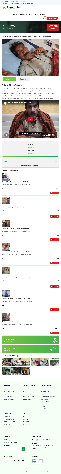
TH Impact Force (9, 419)
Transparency (45, 391)
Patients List (26, 389)
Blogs (42, 404)
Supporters (23, 79)
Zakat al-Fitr (8, 396)
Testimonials (44, 399)
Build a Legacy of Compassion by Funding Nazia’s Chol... (17, 321)
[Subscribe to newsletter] (23, 449)
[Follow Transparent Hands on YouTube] (23, 460)
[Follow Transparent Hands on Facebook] (6, 460)
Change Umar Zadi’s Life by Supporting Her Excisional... (17, 298)
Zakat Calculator (15, 3)
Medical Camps (27, 399)
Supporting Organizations (48, 396)
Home (3, 28)
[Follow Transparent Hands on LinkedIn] (18, 460)
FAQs (24, 416)
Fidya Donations (9, 399)
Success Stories (45, 401)
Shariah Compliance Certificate (46, 407)
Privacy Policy (27, 421)
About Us (7, 416)
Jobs (5, 427)
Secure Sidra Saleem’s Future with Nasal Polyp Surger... (17, 181)
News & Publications (10, 421)
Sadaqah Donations (10, 394)
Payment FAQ (26, 419)
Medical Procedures (28, 394)
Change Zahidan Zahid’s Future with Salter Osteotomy (16, 228)
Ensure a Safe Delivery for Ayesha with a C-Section (15, 275)
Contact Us (7, 424)
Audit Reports (45, 394)
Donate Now (52, 18)
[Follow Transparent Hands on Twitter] (14, 460)
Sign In (22, 3)
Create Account (29, 3)
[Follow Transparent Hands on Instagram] (10, 460)
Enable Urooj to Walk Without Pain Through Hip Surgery (17, 251)
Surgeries (25, 391)
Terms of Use (26, 424)
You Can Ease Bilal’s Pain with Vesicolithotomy (14, 205)
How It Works (44, 389)
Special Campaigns (28, 396)
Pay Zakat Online (9, 391)
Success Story (10, 28)
